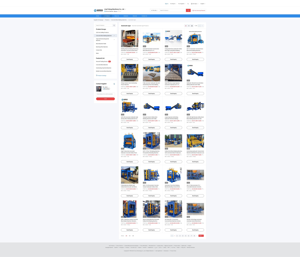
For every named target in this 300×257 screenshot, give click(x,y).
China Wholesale (143, 245)
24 (126, 235)
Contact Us (144, 16)
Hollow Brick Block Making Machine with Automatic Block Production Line (173, 152)
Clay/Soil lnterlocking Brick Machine (102, 39)
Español (116, 247)
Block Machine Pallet (101, 43)
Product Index (177, 245)
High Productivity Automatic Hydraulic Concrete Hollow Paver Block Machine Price (129, 152)
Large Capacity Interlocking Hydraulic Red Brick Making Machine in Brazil (171, 118)
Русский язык (134, 247)
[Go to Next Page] (202, 26)
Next (200, 235)
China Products (119, 245)
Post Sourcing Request (199, 10)
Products (107, 16)
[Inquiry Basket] (188, 3)
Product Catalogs (102, 75)
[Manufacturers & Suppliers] (104, 3)
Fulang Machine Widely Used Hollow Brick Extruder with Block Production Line (129, 186)
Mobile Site (184, 245)
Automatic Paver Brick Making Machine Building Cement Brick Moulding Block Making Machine (172, 186)
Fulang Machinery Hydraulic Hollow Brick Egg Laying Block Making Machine (173, 50)
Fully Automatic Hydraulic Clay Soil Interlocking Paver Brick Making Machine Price (151, 84)
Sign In (166, 3)
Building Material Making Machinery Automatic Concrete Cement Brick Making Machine (129, 50)
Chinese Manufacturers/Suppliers (131, 245)
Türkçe (178, 247)
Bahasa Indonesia (191, 247)
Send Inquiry (130, 59)
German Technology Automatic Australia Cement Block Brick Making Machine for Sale (194, 221)
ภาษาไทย (173, 247)
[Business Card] (114, 84)
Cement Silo (99, 50)
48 (133, 235)
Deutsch (144, 247)
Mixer (97, 53)
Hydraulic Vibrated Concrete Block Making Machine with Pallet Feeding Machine (195, 84)
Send (105, 99)
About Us (116, 16)
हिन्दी (168, 247)
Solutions (126, 16)
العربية (156, 247)
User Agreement (158, 250)
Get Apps (194, 3)
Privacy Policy (173, 250)
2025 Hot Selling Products (102, 32)
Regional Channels (168, 245)
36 (129, 235)
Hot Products (112, 245)
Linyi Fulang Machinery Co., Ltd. (114, 9)
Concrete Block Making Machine (104, 35)
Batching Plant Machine (102, 47)
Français (127, 247)
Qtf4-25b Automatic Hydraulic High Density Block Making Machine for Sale (129, 118)
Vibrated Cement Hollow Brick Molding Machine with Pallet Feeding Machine (150, 118)
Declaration (166, 250)
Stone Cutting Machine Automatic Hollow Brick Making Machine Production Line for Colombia (151, 221)
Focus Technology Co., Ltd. (140, 250)
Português (121, 247)
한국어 (160, 247)
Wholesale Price (152, 245)
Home (97, 16)
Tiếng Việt (183, 247)
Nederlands (150, 247)
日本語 (164, 247)
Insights (189, 245)
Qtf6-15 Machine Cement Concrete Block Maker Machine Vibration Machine (129, 221)
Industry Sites (160, 245)
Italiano (139, 247)
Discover (135, 16)
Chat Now (107, 88)
